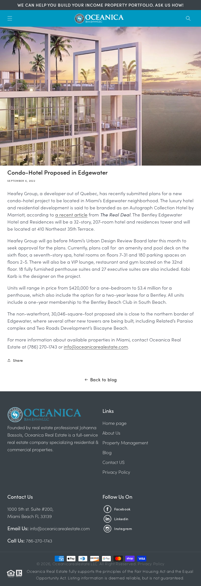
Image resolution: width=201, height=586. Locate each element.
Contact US (113, 462)
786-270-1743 (38, 541)
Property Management (125, 443)
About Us (111, 433)
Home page (114, 423)
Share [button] (18, 360)
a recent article (71, 214)
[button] (9, 18)
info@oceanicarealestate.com (96, 346)
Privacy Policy (116, 472)
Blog (107, 452)
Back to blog (103, 379)
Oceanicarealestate (71, 563)
